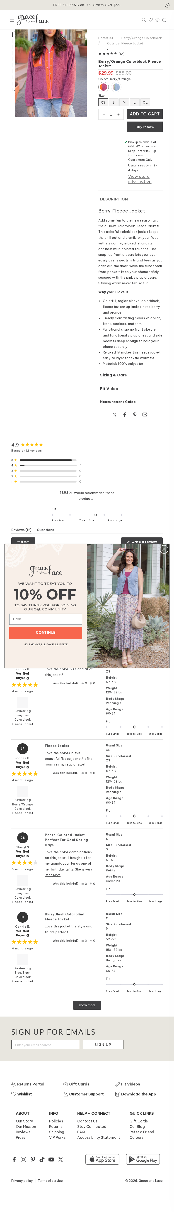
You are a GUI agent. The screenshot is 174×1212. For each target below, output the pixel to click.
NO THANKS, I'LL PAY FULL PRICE (46, 643)
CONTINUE (46, 633)
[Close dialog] (164, 549)
